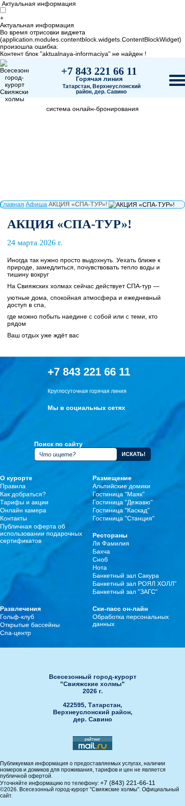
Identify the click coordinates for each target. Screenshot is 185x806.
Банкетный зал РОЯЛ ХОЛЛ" (134, 583)
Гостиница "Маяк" (118, 494)
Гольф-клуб (17, 616)
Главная (12, 204)
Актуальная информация (39, 3)
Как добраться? (23, 494)
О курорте (16, 478)
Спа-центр (15, 632)
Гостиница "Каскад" (121, 510)
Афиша (36, 204)
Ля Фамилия (110, 543)
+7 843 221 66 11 (99, 71)
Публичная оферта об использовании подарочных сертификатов (41, 533)
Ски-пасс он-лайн (120, 608)
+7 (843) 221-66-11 (127, 782)
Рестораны (110, 535)
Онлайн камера (23, 510)
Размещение (112, 478)
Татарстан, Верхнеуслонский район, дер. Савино (101, 89)
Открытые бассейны (30, 624)
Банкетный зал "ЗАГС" (125, 591)
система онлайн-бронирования (92, 108)
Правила (13, 486)
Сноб (100, 559)
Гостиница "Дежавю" (122, 502)
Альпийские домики (121, 486)
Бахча (101, 551)
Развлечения (20, 608)
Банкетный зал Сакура (125, 575)
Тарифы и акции (24, 502)
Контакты (13, 518)
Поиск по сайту (58, 444)
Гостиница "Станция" (123, 518)
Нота (99, 567)
